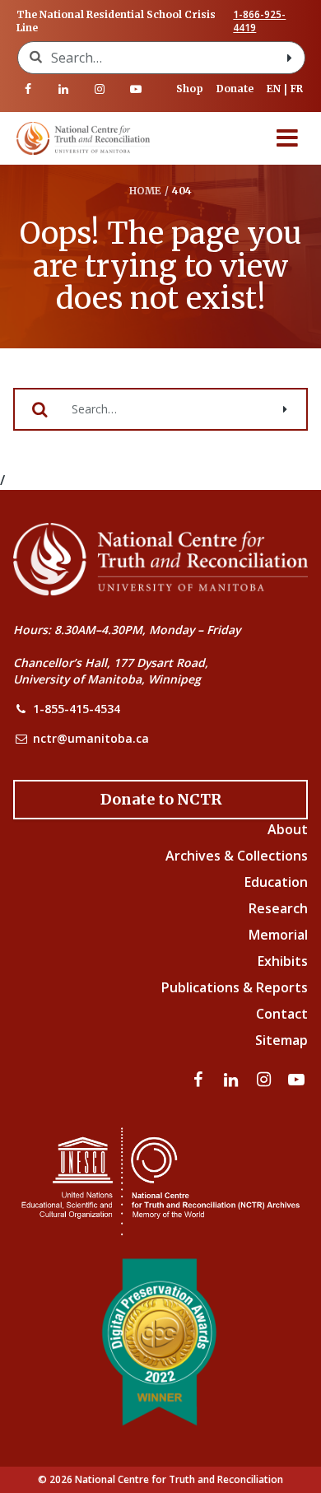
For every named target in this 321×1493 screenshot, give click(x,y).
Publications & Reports (234, 987)
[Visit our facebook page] (28, 89)
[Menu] (287, 138)
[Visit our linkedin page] (64, 89)
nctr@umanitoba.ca (91, 738)
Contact (282, 1014)
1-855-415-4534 (76, 708)
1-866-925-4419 (259, 21)
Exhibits (283, 961)
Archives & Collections (236, 856)
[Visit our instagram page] (99, 89)
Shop (189, 88)
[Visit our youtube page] (136, 89)
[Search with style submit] (290, 57)
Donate (235, 88)
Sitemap (281, 1040)
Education (276, 882)
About (288, 829)
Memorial (278, 935)
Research (278, 908)
